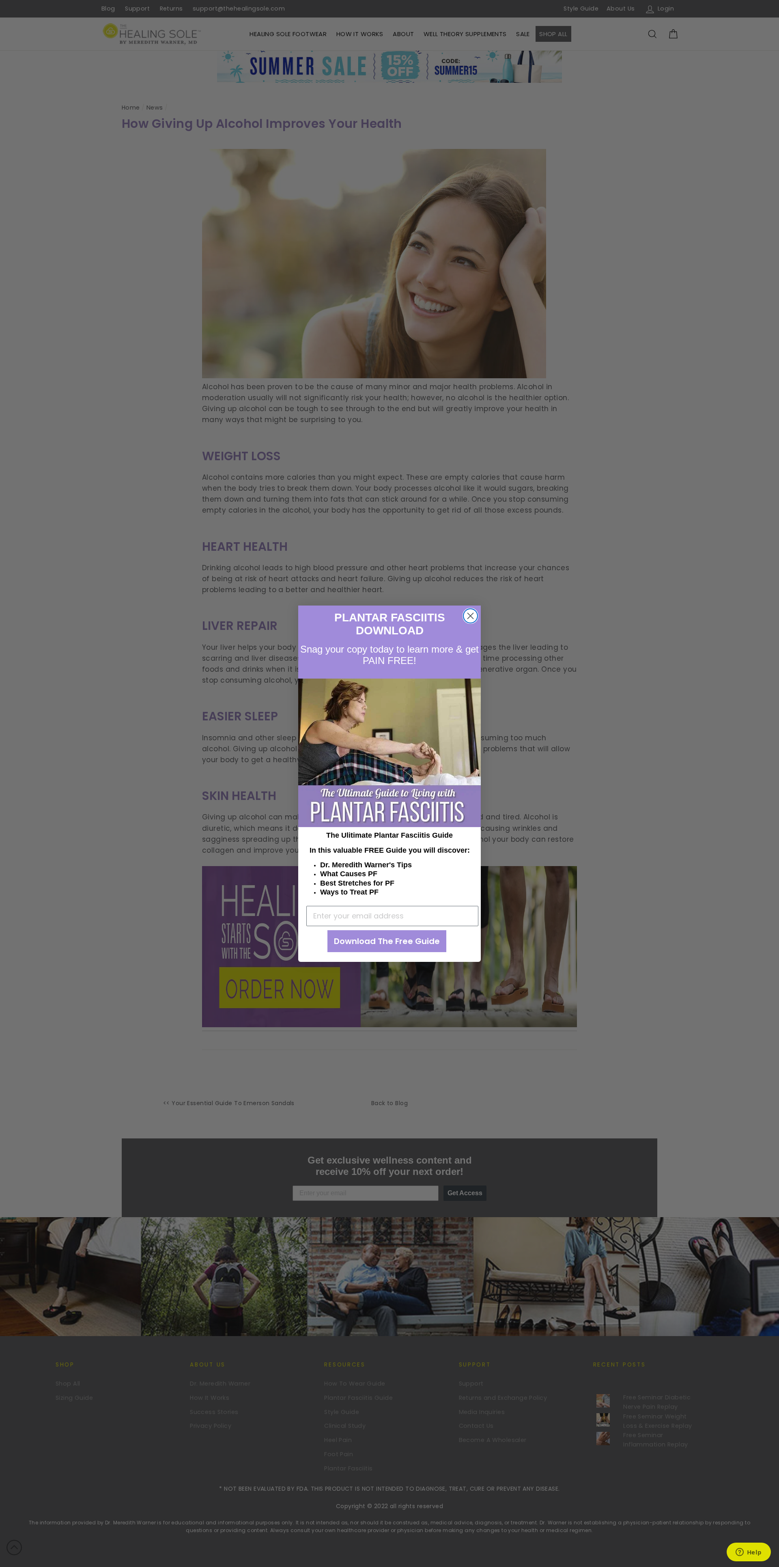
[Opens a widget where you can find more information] (748, 1553)
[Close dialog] (470, 616)
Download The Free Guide (387, 941)
